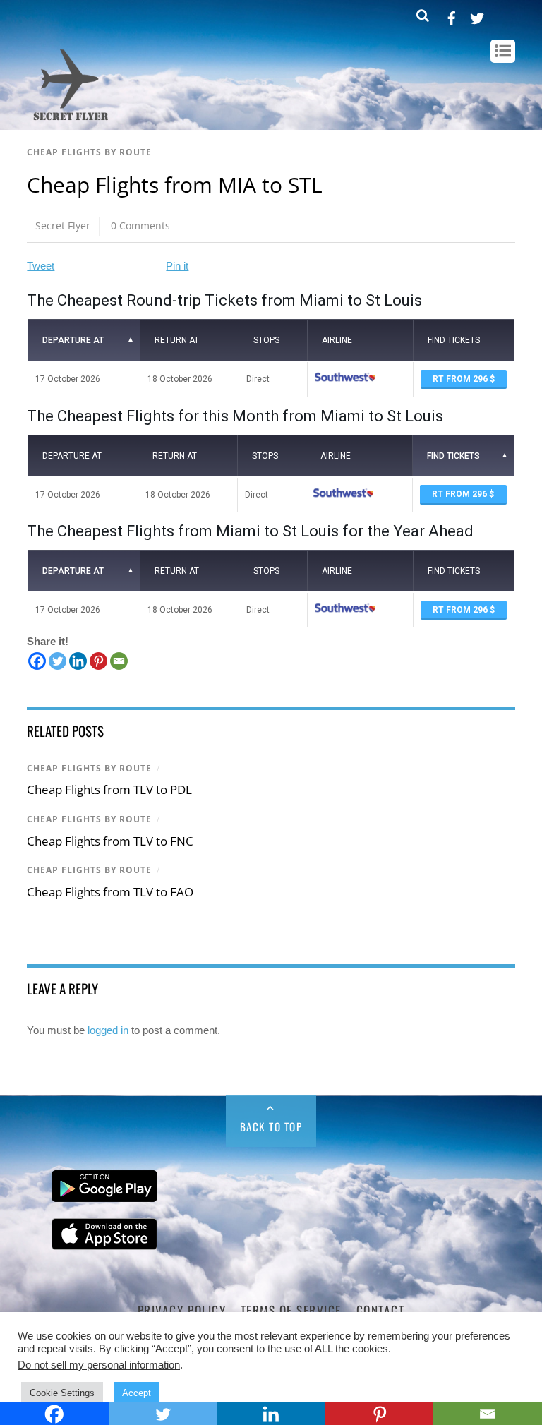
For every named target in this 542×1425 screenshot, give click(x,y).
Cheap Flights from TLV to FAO (110, 892)
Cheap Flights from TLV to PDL (109, 789)
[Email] (119, 661)
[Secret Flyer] (71, 121)
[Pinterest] (98, 661)
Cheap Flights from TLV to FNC (110, 841)
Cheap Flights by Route (89, 152)
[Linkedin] (78, 661)
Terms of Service (291, 1310)
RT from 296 (461, 379)
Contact (380, 1310)
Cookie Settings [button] (62, 1393)
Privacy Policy (182, 1310)
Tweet (40, 266)
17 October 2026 (67, 379)
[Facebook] (37, 661)
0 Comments (140, 225)
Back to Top (271, 1126)
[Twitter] (57, 661)
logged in (108, 1030)
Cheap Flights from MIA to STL (175, 184)
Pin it (177, 266)
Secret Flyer (62, 225)
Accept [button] (136, 1393)
